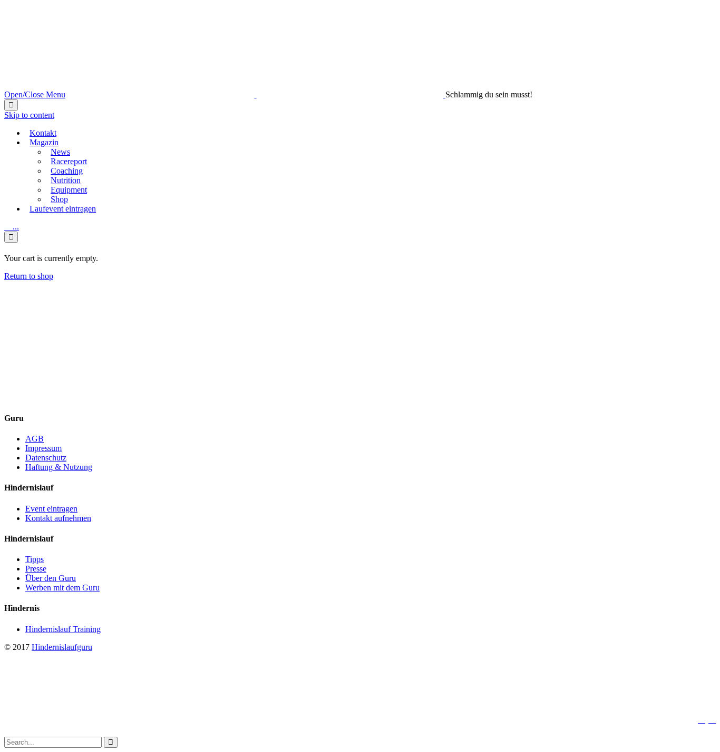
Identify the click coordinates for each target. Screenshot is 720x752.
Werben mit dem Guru (62, 587)
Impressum (43, 448)
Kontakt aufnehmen (58, 518)
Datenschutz (45, 457)
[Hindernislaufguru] (256, 94)
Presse (35, 568)
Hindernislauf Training (63, 629)
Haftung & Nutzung (58, 467)
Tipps (34, 559)
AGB (34, 438)
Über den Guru (50, 578)
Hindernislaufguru (62, 647)
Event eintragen (51, 508)
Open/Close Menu (34, 94)
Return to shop (28, 276)
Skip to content (29, 115)
